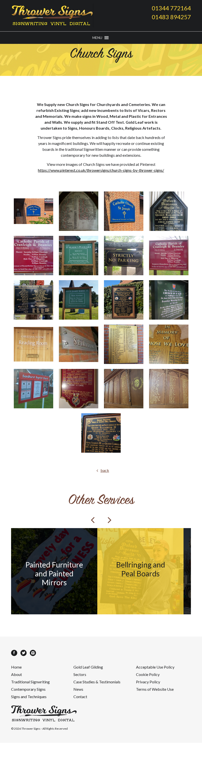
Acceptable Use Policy (155, 667)
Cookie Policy (148, 674)
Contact (80, 696)
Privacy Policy (148, 681)
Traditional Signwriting (30, 681)
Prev (93, 520)
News (78, 689)
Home (16, 667)
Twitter (23, 653)
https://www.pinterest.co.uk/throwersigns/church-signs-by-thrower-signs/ (101, 170)
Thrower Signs (30, 728)
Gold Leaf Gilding (88, 667)
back (105, 470)
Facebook (14, 653)
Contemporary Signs (28, 689)
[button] (97, 38)
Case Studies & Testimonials (96, 681)
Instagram (33, 653)
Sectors (79, 674)
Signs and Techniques (29, 696)
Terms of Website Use (155, 689)
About (16, 674)
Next (109, 520)
